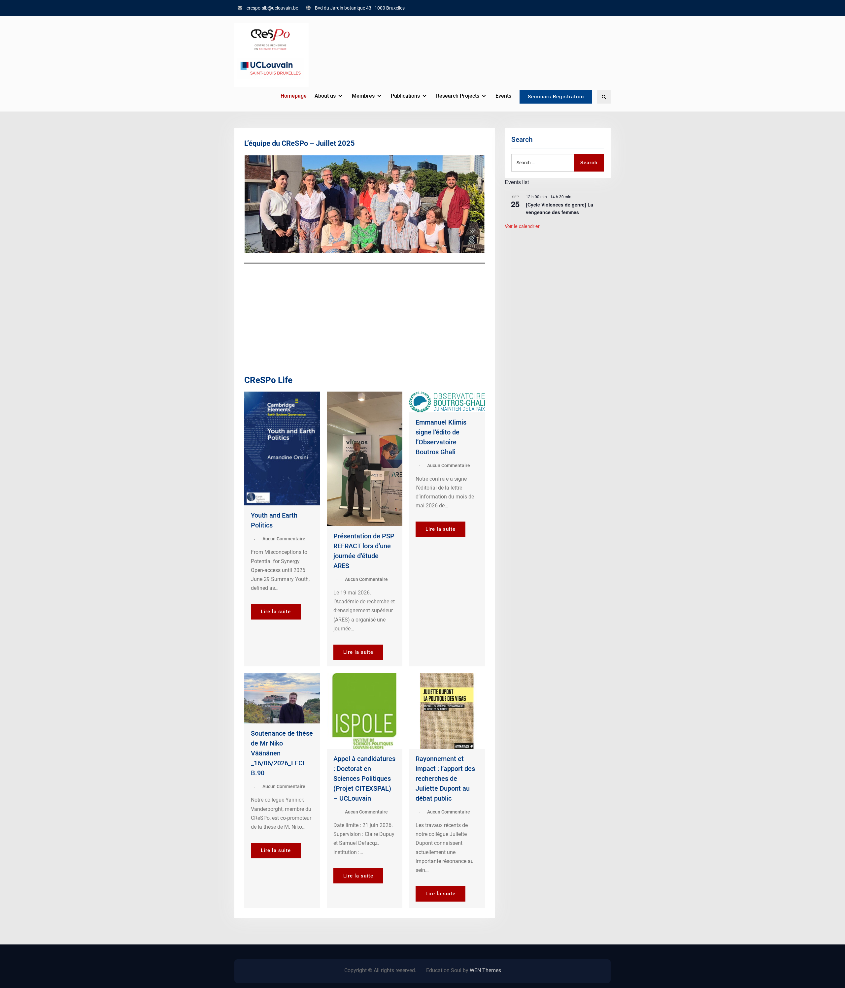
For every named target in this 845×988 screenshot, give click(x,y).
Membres (363, 96)
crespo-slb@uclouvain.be (272, 8)
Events (503, 96)
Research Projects (457, 96)
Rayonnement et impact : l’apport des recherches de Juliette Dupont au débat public (445, 778)
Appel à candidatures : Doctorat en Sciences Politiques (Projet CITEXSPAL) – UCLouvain (364, 778)
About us (325, 96)
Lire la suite (276, 612)
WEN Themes (485, 970)
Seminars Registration (556, 97)
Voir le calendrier (522, 226)
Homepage (294, 96)
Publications (405, 96)
